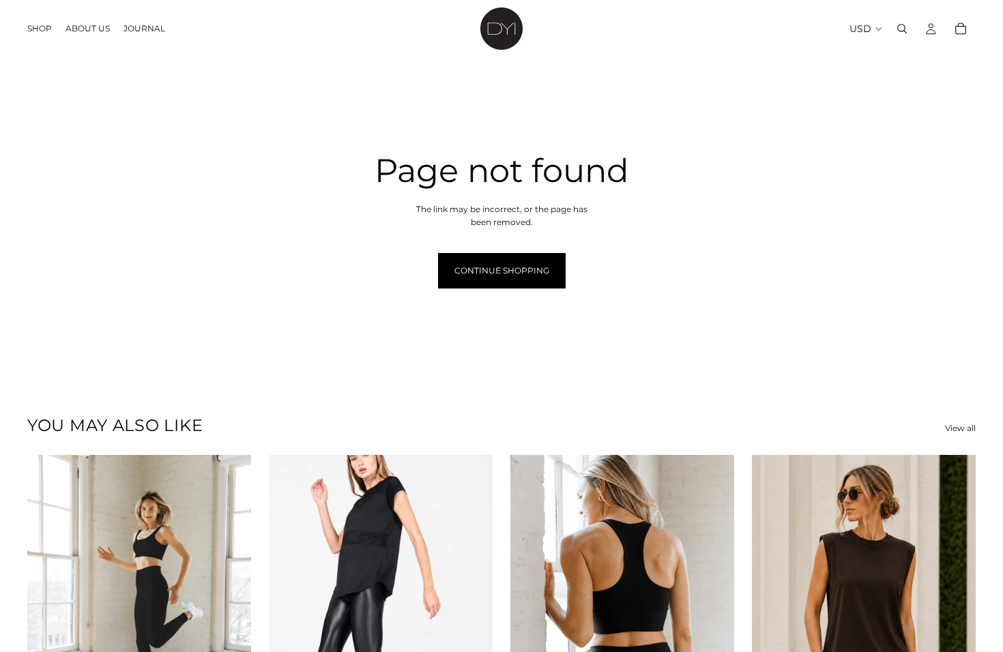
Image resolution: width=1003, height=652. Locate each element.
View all (960, 428)
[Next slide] (230, 595)
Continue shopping (501, 270)
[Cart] (961, 29)
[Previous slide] (47, 595)
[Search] (902, 29)
